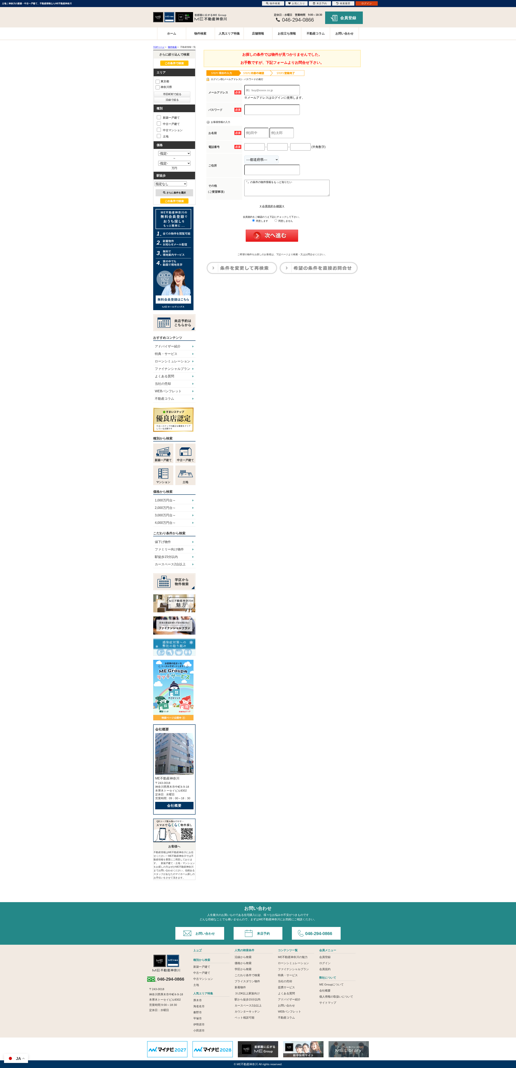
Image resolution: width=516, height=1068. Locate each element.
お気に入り (298, 3)
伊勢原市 (199, 1024)
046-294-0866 (318, 933)
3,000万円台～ (165, 515)
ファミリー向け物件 (169, 549)
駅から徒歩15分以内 (247, 999)
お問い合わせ (344, 33)
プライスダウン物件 (247, 981)
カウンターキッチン (247, 1011)
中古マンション (173, 130)
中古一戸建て (171, 124)
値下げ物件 (163, 542)
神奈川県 (166, 87)
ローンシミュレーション (172, 361)
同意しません (285, 221)
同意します (261, 221)
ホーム (171, 33)
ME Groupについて (331, 984)
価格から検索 (243, 963)
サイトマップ (327, 1002)
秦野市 (197, 1012)
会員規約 (325, 969)
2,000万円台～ (165, 507)
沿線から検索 (243, 957)
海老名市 (199, 1006)
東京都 (165, 81)
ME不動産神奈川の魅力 (293, 957)
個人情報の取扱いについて (336, 996)
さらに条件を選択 (176, 192)
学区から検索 (243, 969)
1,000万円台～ (165, 500)
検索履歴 (345, 3)
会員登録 (348, 18)
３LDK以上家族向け (247, 993)
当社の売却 (163, 383)
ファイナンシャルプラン (172, 368)
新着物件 (240, 987)
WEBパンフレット (168, 391)
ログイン (325, 963)
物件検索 (200, 33)
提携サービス (286, 987)
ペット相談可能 (244, 1017)
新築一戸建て (171, 117)
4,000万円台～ (165, 522)
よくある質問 (164, 376)
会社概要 (174, 806)
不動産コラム (316, 33)
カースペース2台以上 (170, 564)
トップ (197, 950)
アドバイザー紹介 (168, 346)
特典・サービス (166, 354)
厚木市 (197, 1000)
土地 (166, 136)
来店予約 (263, 933)
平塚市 (197, 1018)
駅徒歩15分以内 (166, 557)
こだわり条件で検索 (247, 975)
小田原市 (199, 1030)
